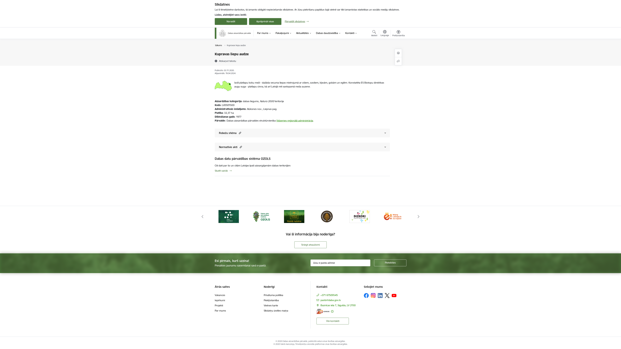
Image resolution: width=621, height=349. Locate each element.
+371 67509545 (329, 295)
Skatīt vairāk (221, 170)
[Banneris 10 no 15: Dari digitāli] (392, 216)
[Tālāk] (419, 216)
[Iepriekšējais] (202, 216)
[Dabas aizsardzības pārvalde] (235, 33)
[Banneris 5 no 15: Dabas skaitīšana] (228, 216)
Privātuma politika (273, 295)
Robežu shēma (228, 133)
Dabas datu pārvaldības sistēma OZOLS (243, 159)
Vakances (220, 295)
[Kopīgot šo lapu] (398, 61)
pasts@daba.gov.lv (331, 300)
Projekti (219, 305)
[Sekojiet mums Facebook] (366, 295)
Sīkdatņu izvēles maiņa (276, 310)
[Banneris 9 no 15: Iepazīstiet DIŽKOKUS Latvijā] (359, 216)
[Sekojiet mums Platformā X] (387, 295)
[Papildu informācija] (332, 311)
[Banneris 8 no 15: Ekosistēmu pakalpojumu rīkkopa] (327, 216)
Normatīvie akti (228, 147)
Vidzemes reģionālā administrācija (294, 120)
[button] (239, 133)
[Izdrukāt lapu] (398, 53)
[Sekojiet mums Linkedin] (380, 295)
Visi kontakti (332, 321)
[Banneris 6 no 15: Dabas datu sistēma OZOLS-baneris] (261, 216)
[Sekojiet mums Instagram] (373, 295)
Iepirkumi (220, 300)
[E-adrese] (322, 311)
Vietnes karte (271, 305)
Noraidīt (231, 21)
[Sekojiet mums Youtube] (394, 295)
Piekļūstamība (271, 300)
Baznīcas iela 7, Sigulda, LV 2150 (338, 305)
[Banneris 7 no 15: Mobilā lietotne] (294, 216)
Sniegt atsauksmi (310, 244)
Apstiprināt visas (265, 21)
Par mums (220, 310)
